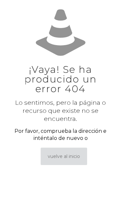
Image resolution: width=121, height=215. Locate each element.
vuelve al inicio (64, 156)
